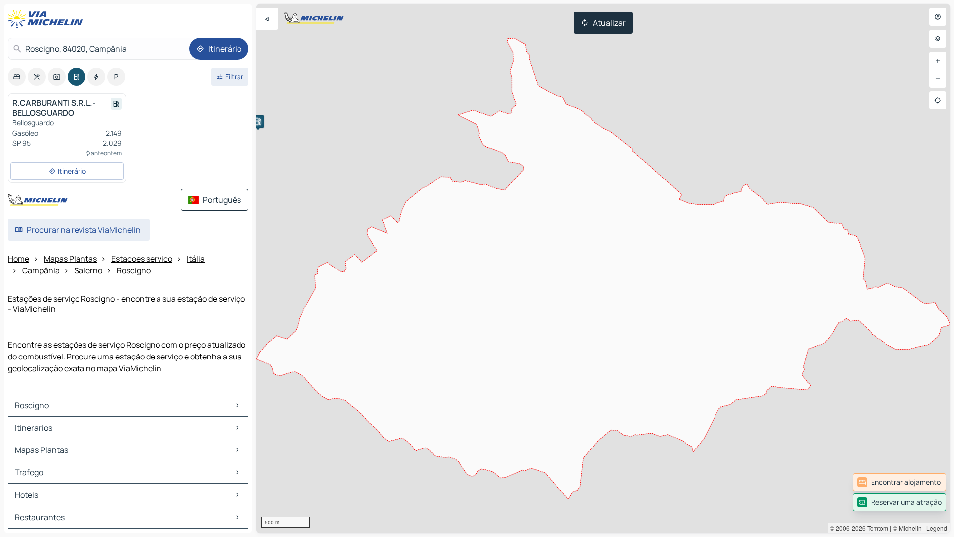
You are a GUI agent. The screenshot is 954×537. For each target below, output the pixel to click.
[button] (257, 121)
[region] (603, 268)
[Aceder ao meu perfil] (937, 17)
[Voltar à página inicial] (47, 19)
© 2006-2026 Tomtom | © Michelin (876, 528)
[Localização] (937, 100)
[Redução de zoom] (937, 79)
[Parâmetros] (937, 39)
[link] (899, 482)
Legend (936, 528)
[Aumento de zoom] (937, 61)
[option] (17, 77)
